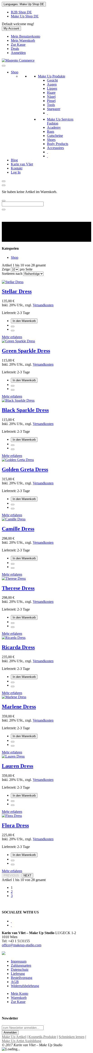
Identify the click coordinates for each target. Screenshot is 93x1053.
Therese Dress (18, 588)
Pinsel (51, 101)
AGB (15, 982)
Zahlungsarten (21, 965)
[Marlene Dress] (14, 697)
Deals (15, 49)
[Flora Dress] (12, 816)
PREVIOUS (11, 875)
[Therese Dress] (14, 578)
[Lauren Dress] (13, 756)
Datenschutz (19, 969)
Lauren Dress (17, 766)
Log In (16, 172)
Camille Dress (18, 529)
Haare (51, 92)
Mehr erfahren (12, 337)
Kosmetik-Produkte (42, 1037)
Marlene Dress (19, 707)
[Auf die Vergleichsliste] (12, 330)
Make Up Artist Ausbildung (21, 1041)
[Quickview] (12, 326)
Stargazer (53, 109)
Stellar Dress (17, 291)
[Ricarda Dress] (14, 638)
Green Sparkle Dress (26, 351)
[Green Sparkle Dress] (18, 341)
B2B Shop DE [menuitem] (21, 12)
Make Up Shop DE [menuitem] (25, 16)
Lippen (52, 88)
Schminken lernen (71, 1037)
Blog (14, 160)
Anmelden (18, 53)
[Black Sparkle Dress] (18, 400)
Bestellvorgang (21, 978)
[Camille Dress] (14, 519)
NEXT (27, 875)
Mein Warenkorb (23, 40)
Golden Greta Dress (25, 469)
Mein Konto (19, 993)
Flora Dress (15, 825)
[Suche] (3, 200)
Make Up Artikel (14, 1037)
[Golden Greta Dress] (18, 460)
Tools (51, 105)
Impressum (18, 961)
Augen (52, 84)
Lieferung (18, 974)
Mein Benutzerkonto (25, 36)
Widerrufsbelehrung (25, 986)
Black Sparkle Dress (25, 410)
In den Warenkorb (24, 321)
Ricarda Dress (18, 647)
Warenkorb (19, 998)
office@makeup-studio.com (21, 945)
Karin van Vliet (22, 164)
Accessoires (55, 148)
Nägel (51, 97)
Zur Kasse (18, 44)
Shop (14, 72)
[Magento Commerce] (18, 60)
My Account (11, 28)
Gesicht (52, 80)
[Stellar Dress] (12, 282)
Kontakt (16, 168)
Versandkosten (43, 305)
